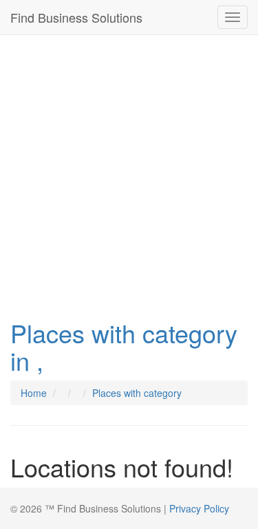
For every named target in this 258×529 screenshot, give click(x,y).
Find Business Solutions (76, 17)
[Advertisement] (129, 173)
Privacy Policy (199, 508)
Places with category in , (123, 346)
